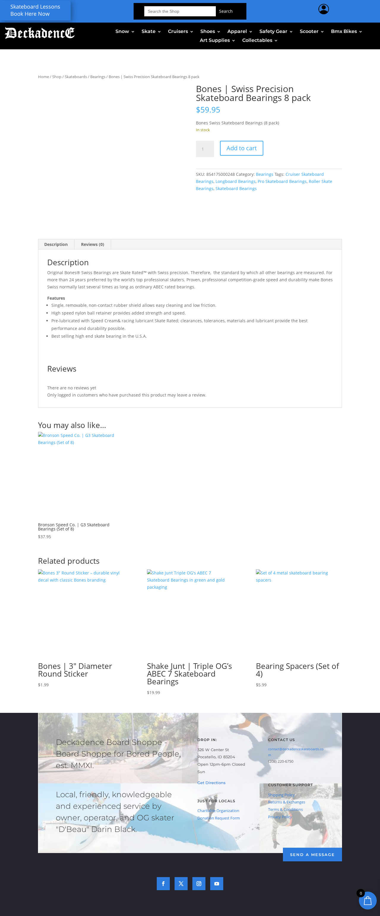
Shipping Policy (281, 794)
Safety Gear (273, 31)
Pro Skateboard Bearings (282, 181)
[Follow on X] (181, 883)
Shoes (207, 31)
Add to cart (242, 148)
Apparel (237, 31)
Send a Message (312, 854)
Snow (122, 31)
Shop (56, 76)
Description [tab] (56, 244)
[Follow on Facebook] (163, 883)
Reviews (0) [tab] (92, 244)
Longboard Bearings (236, 181)
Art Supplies (215, 40)
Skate (149, 31)
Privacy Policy (280, 816)
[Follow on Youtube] (216, 883)
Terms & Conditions (285, 809)
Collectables (257, 40)
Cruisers (178, 31)
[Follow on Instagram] (198, 883)
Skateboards (76, 76)
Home (43, 76)
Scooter (309, 31)
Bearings (97, 76)
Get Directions (211, 782)
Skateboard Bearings (236, 188)
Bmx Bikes (344, 31)
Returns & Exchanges (286, 802)
